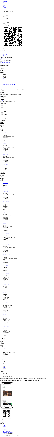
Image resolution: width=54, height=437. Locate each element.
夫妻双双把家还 (6, 326)
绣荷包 (4, 292)
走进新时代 (5, 132)
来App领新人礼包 (2, 423)
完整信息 (2, 72)
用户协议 (4, 426)
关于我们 (4, 425)
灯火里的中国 (6, 201)
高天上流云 (5, 183)
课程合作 (4, 55)
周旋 (4, 348)
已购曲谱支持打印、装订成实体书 (9, 84)
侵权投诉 (4, 429)
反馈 (1, 420)
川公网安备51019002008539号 (8, 432)
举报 (1, 58)
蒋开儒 (4, 367)
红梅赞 (4, 212)
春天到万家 (5, 191)
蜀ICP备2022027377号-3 (7, 431)
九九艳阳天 (5, 302)
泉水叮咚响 (5, 265)
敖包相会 (5, 314)
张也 (3, 78)
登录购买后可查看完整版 (5, 62)
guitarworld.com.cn (13, 435)
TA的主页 (2, 100)
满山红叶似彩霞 (6, 254)
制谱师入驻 (5, 54)
